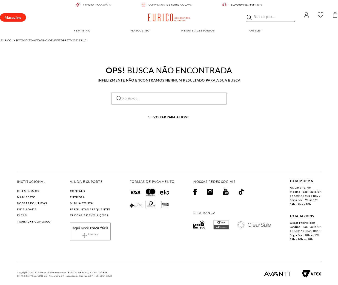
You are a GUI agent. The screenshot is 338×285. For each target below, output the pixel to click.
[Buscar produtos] (249, 17)
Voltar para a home (171, 117)
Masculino (13, 17)
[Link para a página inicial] (6, 40)
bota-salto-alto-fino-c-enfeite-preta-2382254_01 (52, 40)
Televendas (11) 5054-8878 (245, 4)
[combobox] (270, 17)
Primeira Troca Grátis (97, 4)
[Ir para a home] (169, 17)
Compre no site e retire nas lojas (170, 4)
